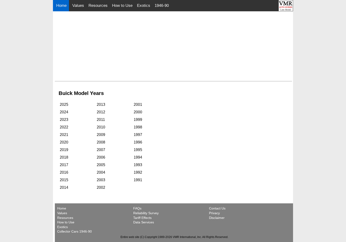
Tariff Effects (142, 218)
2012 (101, 112)
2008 (101, 142)
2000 (138, 112)
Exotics (143, 5)
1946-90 (162, 5)
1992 (138, 172)
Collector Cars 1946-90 (74, 231)
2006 (101, 157)
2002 (101, 187)
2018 (64, 157)
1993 (138, 165)
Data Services (143, 222)
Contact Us (217, 208)
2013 (101, 105)
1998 (138, 127)
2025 (64, 105)
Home (62, 5)
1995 (138, 150)
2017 (64, 165)
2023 (64, 120)
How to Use (122, 5)
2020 (64, 142)
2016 (64, 172)
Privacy (214, 213)
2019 (64, 150)
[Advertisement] (173, 46)
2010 (101, 127)
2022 (64, 127)
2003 (101, 180)
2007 (101, 150)
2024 (64, 112)
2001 (138, 105)
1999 (138, 120)
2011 (101, 120)
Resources (98, 5)
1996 (138, 142)
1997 (138, 135)
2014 (64, 187)
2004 (101, 172)
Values (78, 5)
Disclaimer (217, 218)
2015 (64, 180)
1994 (138, 157)
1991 (138, 180)
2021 (64, 135)
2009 (101, 135)
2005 (101, 165)
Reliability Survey (146, 213)
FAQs (137, 208)
